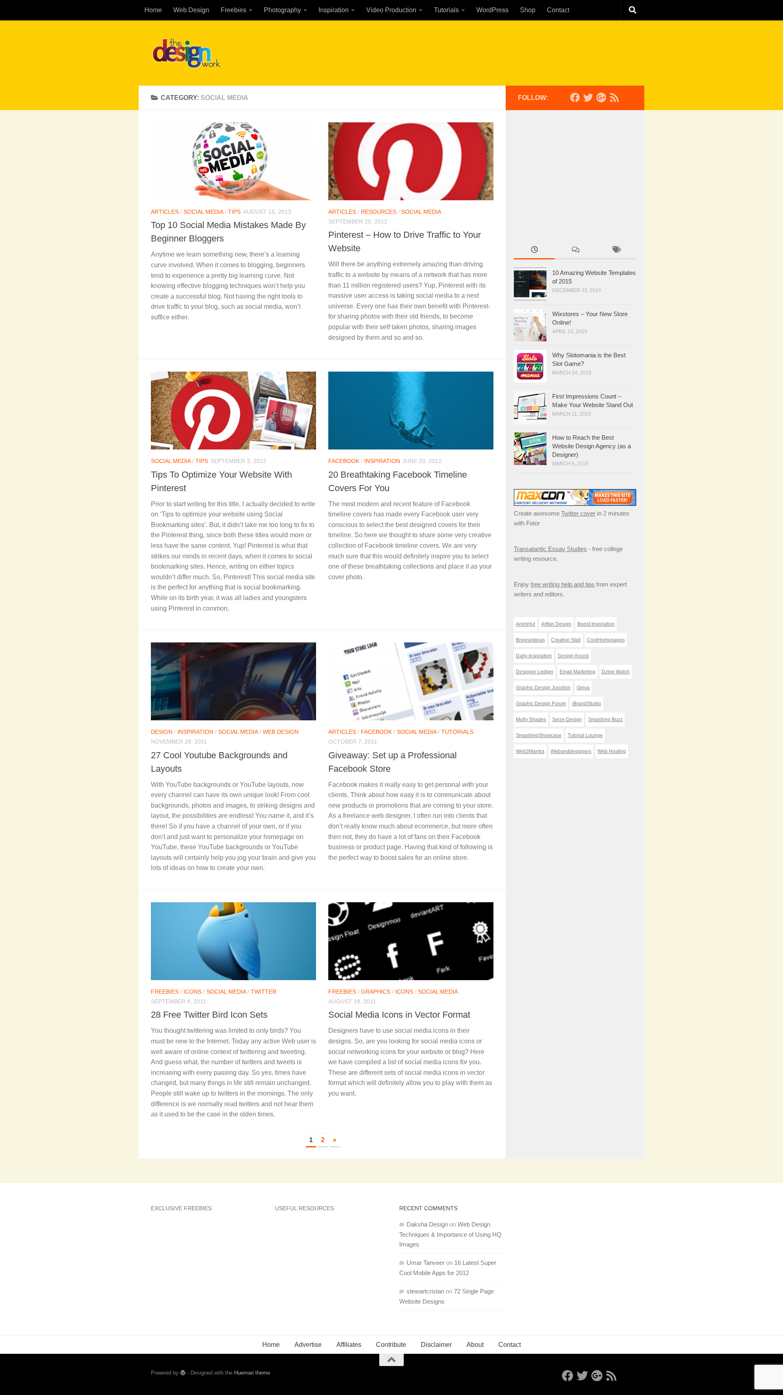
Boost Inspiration (596, 624)
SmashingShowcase (539, 735)
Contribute (391, 1344)
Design (162, 731)
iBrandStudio (586, 703)
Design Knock (573, 656)
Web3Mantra (530, 751)
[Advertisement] (483, 51)
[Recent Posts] (534, 250)
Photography (282, 10)
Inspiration (334, 10)
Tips (234, 211)
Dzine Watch (616, 672)
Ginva (583, 688)
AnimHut (525, 624)
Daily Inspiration (534, 656)
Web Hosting (611, 751)
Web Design (191, 10)
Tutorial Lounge (585, 735)
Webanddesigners (571, 751)
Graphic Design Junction (543, 688)
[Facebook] (575, 97)
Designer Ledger (534, 672)
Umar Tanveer (426, 1262)
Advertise (308, 1344)
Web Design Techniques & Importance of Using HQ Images (450, 1234)
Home (153, 10)
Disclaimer (436, 1344)
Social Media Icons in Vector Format (399, 1015)
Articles (165, 211)
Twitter (263, 991)
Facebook (343, 461)
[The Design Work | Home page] (186, 53)
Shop (527, 10)
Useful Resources (304, 1208)
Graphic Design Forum (541, 703)
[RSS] (614, 97)
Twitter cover (578, 513)
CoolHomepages (606, 640)
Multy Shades (531, 719)
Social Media (203, 211)
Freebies (233, 10)
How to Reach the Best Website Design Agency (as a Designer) (591, 446)
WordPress (492, 10)
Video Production (391, 10)
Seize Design (567, 719)
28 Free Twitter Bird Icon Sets (209, 1015)
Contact (558, 10)
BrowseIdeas (530, 640)
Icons (192, 991)
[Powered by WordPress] (183, 1372)
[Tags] (615, 250)
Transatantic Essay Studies (550, 548)
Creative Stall (566, 640)
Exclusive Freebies (181, 1208)
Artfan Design (556, 624)
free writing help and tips (563, 584)
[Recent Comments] (575, 250)
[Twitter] (588, 97)
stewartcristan (425, 1291)
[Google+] (601, 97)
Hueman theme (252, 1373)
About (475, 1344)
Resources (378, 211)
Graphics (375, 991)
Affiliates (348, 1344)
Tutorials (446, 10)
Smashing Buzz (605, 719)
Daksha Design (427, 1224)
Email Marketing (577, 672)
